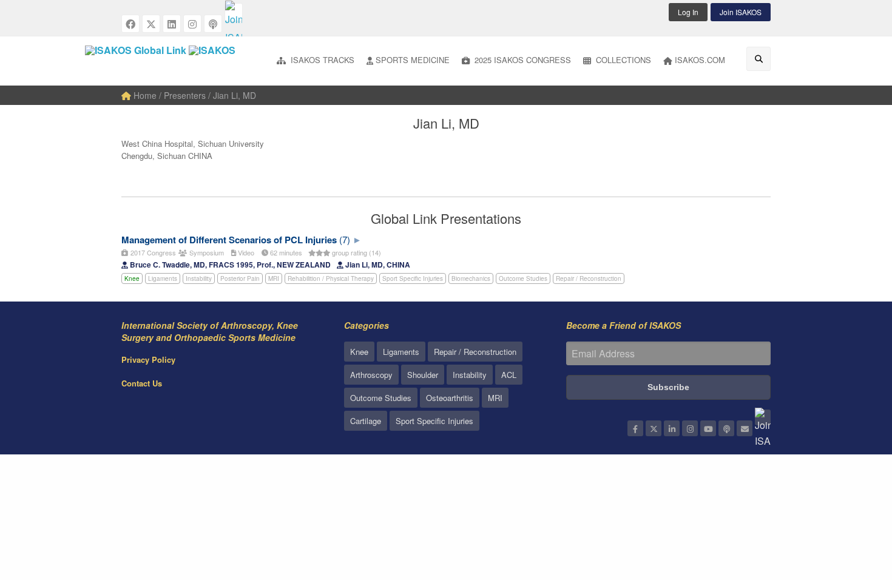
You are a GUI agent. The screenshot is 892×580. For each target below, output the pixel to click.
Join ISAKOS (741, 12)
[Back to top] (852, 504)
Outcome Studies (523, 278)
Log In (688, 12)
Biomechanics (470, 278)
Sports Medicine (413, 60)
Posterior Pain (240, 278)
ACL (508, 374)
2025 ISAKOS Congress (521, 60)
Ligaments (162, 278)
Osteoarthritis (449, 397)
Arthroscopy (371, 374)
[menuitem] (315, 61)
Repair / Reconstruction (588, 278)
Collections (622, 60)
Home (144, 95)
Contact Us (141, 383)
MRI (273, 278)
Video (245, 252)
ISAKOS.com (700, 60)
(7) (344, 239)
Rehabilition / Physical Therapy (331, 278)
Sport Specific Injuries (412, 278)
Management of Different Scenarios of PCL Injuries (229, 239)
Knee (132, 278)
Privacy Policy (148, 359)
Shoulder (422, 374)
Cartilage (365, 421)
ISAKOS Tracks (321, 60)
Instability (199, 278)
